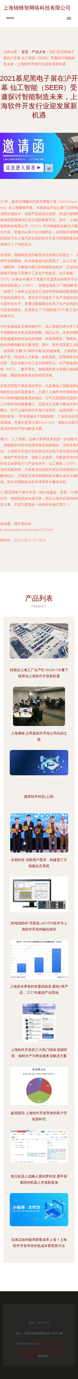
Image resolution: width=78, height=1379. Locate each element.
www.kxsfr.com (51, 1343)
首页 (24, 52)
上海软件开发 (23, 1349)
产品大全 (39, 52)
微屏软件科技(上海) (39, 796)
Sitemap (54, 1356)
